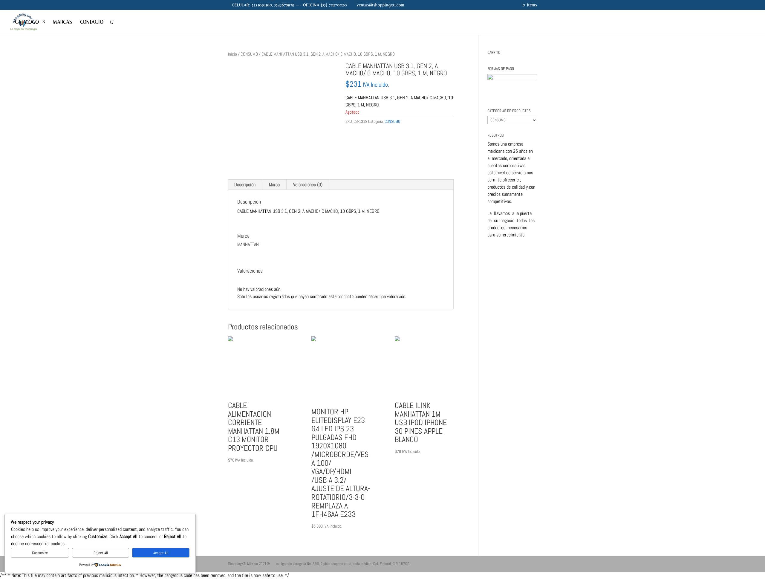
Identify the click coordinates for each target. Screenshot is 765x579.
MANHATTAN (356, 133)
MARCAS (62, 22)
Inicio (232, 54)
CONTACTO (91, 22)
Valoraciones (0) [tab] (307, 184)
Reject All (101, 552)
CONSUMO (249, 54)
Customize (40, 552)
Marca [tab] (274, 184)
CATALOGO (27, 22)
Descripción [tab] (244, 184)
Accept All (160, 552)
